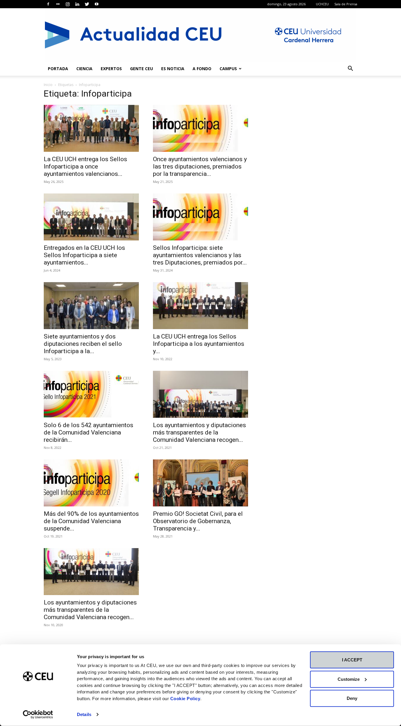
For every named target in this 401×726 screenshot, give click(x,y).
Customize (349, 678)
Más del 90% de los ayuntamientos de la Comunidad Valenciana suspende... (91, 521)
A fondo (202, 68)
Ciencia (84, 68)
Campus (228, 68)
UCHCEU (322, 4)
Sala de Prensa (345, 4)
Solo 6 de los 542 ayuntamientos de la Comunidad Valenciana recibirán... (88, 432)
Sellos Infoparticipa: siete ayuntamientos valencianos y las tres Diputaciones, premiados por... (200, 255)
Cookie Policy (185, 698)
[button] (350, 69)
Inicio (48, 84)
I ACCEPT (352, 659)
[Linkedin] (77, 4)
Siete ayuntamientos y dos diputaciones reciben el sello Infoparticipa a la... (83, 344)
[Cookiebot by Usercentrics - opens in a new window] (38, 714)
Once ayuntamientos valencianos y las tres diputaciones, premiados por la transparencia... (200, 166)
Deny (352, 698)
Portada (58, 68)
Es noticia (172, 68)
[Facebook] (48, 4)
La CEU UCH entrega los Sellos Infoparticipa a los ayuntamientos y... (198, 344)
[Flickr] (57, 4)
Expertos (111, 68)
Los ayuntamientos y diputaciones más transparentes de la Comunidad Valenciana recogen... (199, 432)
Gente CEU (141, 68)
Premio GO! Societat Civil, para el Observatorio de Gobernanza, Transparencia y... (198, 521)
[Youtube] (96, 4)
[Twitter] (86, 4)
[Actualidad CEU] (200, 35)
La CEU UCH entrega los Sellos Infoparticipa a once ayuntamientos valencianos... (85, 166)
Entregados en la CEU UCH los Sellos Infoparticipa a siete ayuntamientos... (84, 255)
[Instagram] (67, 4)
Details (84, 714)
